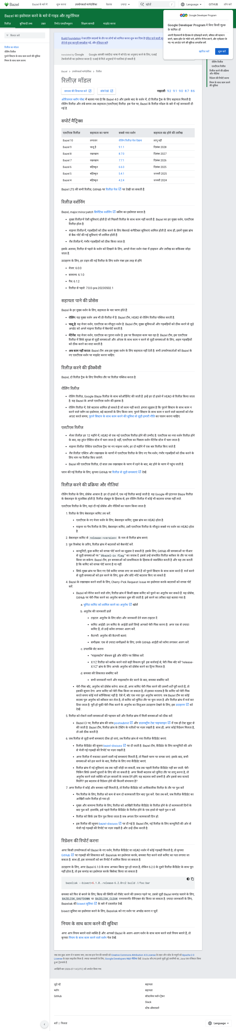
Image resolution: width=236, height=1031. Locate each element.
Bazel (64, 71)
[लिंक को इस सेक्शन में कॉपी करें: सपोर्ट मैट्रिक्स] (86, 121)
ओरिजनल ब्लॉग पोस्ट (72, 99)
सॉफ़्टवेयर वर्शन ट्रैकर (155, 996)
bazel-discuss (112, 745)
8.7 (187, 91)
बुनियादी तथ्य (26, 23)
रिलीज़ (7, 23)
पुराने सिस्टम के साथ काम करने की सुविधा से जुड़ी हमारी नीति (122, 416)
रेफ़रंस (109, 4)
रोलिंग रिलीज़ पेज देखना (130, 140)
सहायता (149, 990)
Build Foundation (71, 38)
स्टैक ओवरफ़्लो (152, 1007)
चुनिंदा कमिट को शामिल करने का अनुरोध (106, 604)
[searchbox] (24, 35)
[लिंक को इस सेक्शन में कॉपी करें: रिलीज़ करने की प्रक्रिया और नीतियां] (122, 485)
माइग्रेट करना (109, 23)
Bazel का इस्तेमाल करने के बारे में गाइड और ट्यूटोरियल (41, 16)
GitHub (213, 4)
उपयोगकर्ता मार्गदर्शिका (86, 4)
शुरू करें (222, 51)
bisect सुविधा (85, 903)
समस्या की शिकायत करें (78, 91)
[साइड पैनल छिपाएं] (44, 1024)
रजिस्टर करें (101, 42)
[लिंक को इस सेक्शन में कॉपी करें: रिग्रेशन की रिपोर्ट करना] (102, 841)
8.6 (193, 91)
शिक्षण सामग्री (87, 23)
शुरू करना (61, 4)
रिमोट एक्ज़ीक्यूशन (63, 23)
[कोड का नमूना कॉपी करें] (192, 879)
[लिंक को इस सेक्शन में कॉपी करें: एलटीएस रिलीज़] (87, 428)
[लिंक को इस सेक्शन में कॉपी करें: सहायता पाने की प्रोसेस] (101, 301)
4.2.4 (121, 180)
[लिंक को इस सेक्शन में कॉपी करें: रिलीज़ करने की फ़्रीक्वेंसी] (105, 368)
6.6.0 (121, 167)
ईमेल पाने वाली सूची (155, 38)
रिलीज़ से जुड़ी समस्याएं (124, 472)
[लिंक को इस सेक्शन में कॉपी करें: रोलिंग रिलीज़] (83, 389)
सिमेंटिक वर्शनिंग (103, 212)
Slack (148, 1002)
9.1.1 (121, 147)
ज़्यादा (124, 4)
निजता (64, 1023)
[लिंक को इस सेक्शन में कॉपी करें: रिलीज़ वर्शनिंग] (88, 202)
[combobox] (156, 4)
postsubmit (121, 723)
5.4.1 (121, 173)
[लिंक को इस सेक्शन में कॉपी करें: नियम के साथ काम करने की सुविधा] (121, 924)
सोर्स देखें (106, 91)
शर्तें (55, 1023)
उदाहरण (180, 705)
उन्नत (43, 23)
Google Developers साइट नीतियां (121, 958)
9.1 (175, 91)
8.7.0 (121, 153)
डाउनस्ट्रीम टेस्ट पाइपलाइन (153, 723)
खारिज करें (204, 51)
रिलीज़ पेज (111, 189)
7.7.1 (121, 160)
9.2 (169, 91)
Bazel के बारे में (40, 4)
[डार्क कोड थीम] (188, 879)
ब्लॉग (56, 990)
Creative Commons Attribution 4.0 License (133, 955)
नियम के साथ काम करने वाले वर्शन (88, 937)
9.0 (181, 91)
